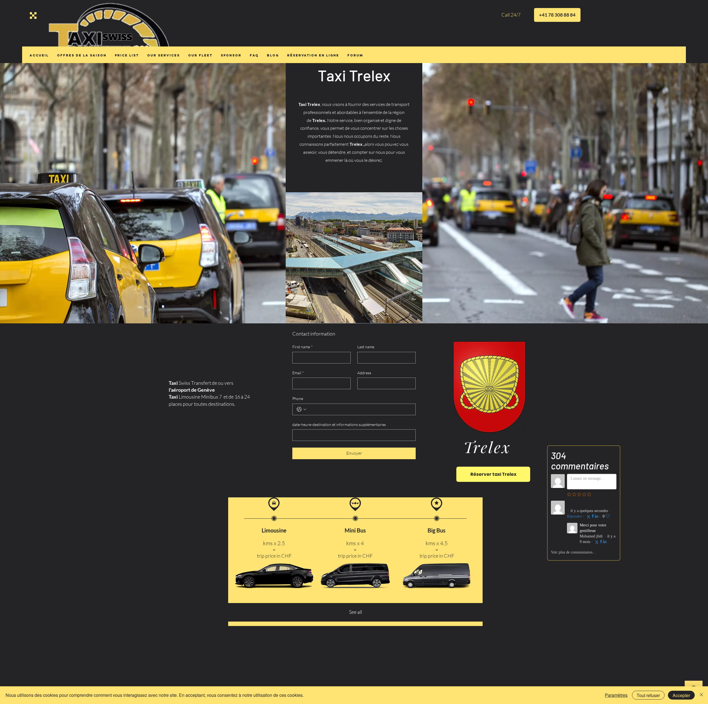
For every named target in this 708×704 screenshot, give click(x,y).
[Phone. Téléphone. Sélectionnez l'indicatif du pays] (301, 409)
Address (364, 372)
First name (302, 346)
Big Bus (437, 530)
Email (298, 372)
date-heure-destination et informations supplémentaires (339, 424)
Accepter (681, 695)
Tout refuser (648, 695)
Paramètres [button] (616, 695)
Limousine (274, 530)
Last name (365, 346)
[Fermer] (701, 695)
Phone (297, 398)
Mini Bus (355, 530)
